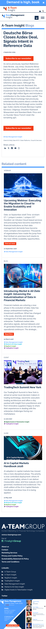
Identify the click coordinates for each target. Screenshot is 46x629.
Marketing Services (9, 553)
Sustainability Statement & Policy (15, 559)
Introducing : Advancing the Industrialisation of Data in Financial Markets (22, 295)
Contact (5, 550)
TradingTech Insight (12, 348)
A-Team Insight (10, 575)
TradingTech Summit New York (22, 387)
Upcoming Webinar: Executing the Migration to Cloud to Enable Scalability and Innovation (22, 205)
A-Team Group (10, 572)
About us (5, 547)
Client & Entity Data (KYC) (11, 140)
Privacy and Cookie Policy (12, 556)
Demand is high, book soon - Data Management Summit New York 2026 (23, 2)
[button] (23, 2)
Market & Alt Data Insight (13, 344)
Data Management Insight (13, 137)
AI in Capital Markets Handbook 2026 (16, 465)
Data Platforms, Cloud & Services (31, 140)
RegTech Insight (10, 346)
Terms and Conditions (10, 562)
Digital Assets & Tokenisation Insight (17, 422)
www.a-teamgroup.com (11, 535)
